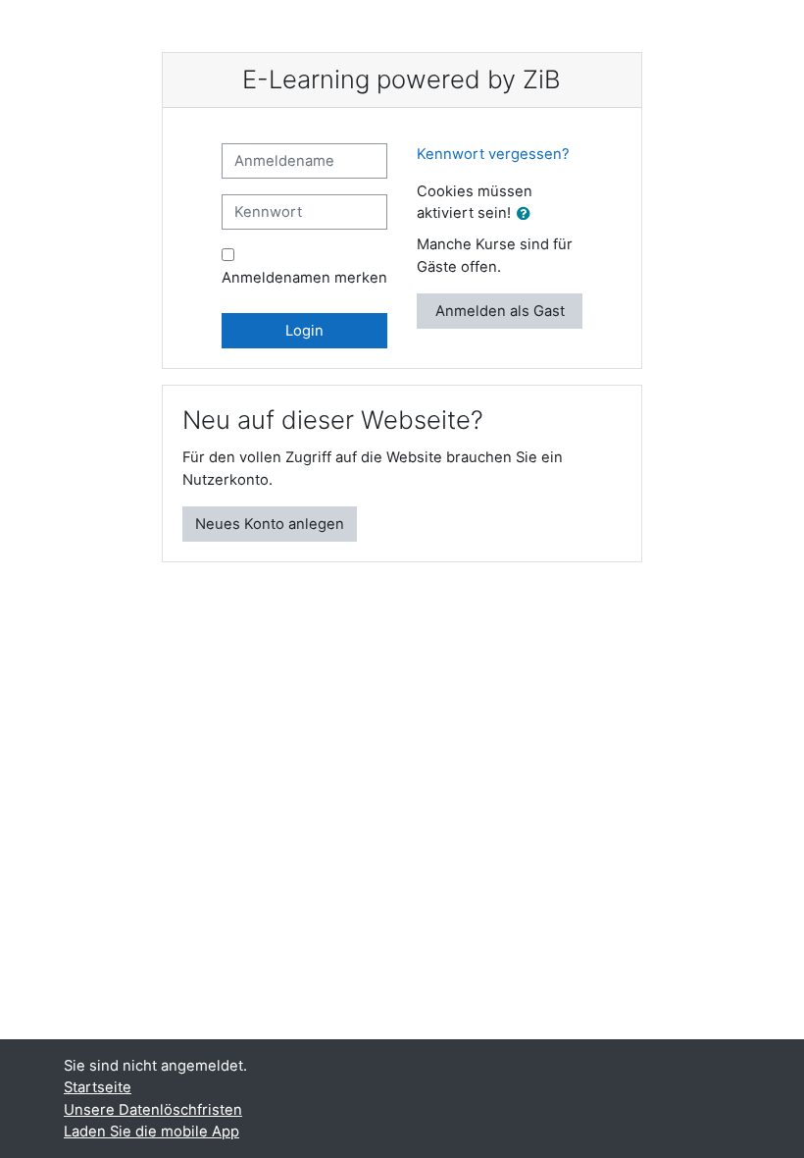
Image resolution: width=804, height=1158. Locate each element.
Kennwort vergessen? (493, 154)
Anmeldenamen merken (304, 278)
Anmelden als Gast (500, 311)
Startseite (97, 1087)
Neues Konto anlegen (269, 524)
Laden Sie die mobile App (151, 1131)
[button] (527, 214)
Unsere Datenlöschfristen (153, 1110)
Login (304, 331)
